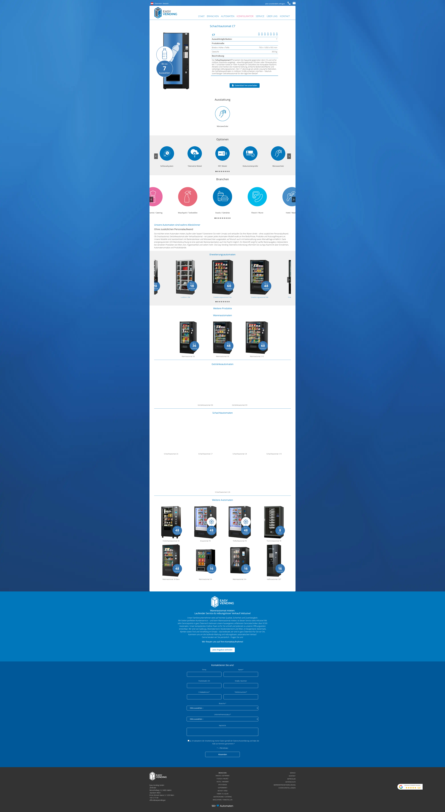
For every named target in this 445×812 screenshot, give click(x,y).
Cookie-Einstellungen (287, 788)
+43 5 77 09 (153, 798)
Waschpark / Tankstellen (222, 800)
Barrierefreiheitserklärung (285, 785)
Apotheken (222, 785)
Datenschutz (290, 782)
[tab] (216, 171)
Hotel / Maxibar (223, 782)
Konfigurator (245, 16)
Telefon (289, 3)
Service (260, 16)
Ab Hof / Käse (222, 791)
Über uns (272, 16)
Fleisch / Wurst (222, 779)
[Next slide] (289, 156)
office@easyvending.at (157, 800)
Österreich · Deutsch (161, 3)
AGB (213, 744)
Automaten (227, 16)
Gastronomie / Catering (222, 797)
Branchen (213, 16)
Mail (294, 3)
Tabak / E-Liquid (222, 794)
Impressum (291, 779)
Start (201, 16)
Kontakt (285, 16)
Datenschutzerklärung (241, 741)
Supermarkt (222, 788)
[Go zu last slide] (156, 156)
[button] (222, 116)
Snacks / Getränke (222, 776)
